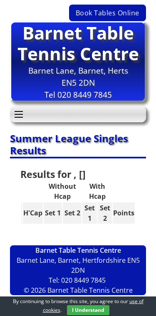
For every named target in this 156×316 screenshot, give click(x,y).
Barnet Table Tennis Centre (78, 43)
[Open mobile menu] (19, 114)
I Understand (88, 310)
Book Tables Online (107, 12)
